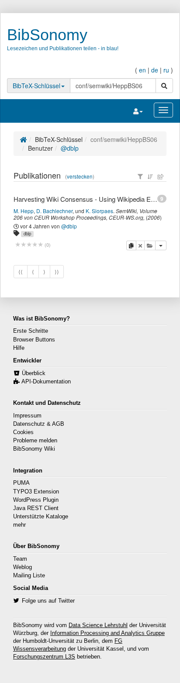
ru (166, 70)
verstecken (80, 176)
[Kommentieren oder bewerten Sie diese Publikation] (29, 244)
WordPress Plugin (36, 500)
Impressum (27, 416)
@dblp (70, 148)
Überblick (33, 373)
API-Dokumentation (46, 382)
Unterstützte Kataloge (40, 517)
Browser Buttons (34, 340)
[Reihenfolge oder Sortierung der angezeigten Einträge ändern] (150, 176)
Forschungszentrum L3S (44, 657)
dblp (27, 234)
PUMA (21, 483)
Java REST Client (36, 508)
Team (20, 559)
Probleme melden (35, 441)
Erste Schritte (30, 331)
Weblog (22, 567)
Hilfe (18, 348)
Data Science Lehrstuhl (98, 625)
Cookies (23, 432)
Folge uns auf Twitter (48, 601)
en (142, 70)
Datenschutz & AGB (38, 424)
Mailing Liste (29, 576)
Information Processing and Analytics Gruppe (107, 633)
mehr (19, 525)
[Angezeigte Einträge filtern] (140, 176)
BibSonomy (47, 35)
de (154, 70)
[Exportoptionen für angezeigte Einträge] (160, 176)
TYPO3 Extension (36, 492)
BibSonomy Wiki (34, 449)
